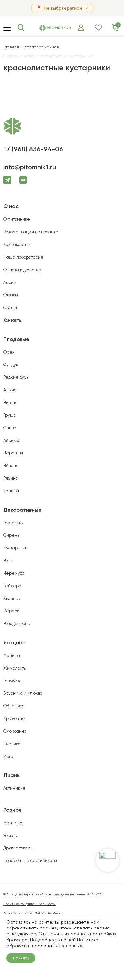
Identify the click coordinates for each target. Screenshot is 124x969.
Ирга (8, 756)
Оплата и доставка (22, 269)
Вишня (10, 402)
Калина (11, 490)
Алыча (10, 389)
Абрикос (11, 440)
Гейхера (12, 585)
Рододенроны (17, 623)
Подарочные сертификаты (30, 860)
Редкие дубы (16, 377)
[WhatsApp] (107, 860)
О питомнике (16, 219)
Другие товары (18, 848)
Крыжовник (14, 718)
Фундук (10, 364)
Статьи (10, 307)
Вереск (11, 610)
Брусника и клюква (23, 693)
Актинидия (14, 788)
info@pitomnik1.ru (29, 167)
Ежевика (12, 743)
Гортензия (13, 522)
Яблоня (10, 465)
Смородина (15, 731)
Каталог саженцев (41, 47)
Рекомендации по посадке (30, 231)
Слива (9, 427)
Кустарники (15, 547)
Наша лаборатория (23, 257)
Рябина (10, 478)
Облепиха (14, 705)
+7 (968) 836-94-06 (33, 149)
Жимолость (14, 668)
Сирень (11, 535)
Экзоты (10, 835)
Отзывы (10, 294)
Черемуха (14, 573)
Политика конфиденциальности (29, 904)
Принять (21, 958)
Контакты (12, 320)
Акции (9, 282)
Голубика (12, 680)
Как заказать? (17, 244)
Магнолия (13, 822)
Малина (11, 655)
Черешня (13, 452)
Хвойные (12, 598)
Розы (7, 560)
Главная (11, 47)
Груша (9, 415)
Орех (9, 352)
